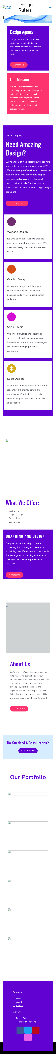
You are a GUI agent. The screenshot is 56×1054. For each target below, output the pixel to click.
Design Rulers (25, 7)
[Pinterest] (35, 1030)
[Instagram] (28, 1037)
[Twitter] (28, 1030)
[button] (19, 65)
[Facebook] (20, 1030)
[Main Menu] (50, 8)
